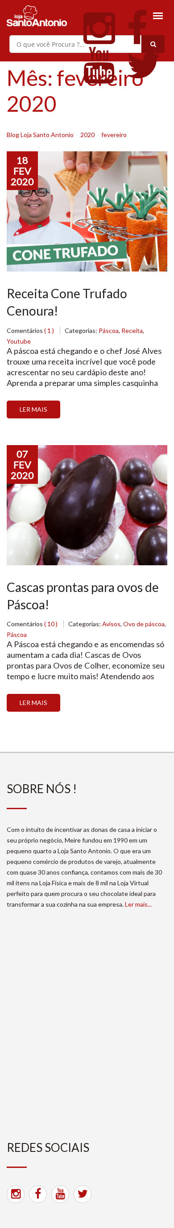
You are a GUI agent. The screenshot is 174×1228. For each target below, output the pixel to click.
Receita (132, 330)
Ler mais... (138, 904)
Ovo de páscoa (144, 624)
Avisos (111, 624)
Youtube (19, 341)
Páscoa (109, 330)
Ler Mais (33, 409)
